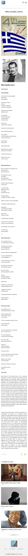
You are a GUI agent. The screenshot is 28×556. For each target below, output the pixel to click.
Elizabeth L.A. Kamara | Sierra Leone (11, 529)
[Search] (23, 2)
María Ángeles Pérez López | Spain (10, 483)
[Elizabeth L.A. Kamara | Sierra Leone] (14, 519)
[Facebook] (21, 454)
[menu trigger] (26, 2)
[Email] (25, 454)
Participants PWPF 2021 (8, 503)
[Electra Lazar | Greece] (14, 496)
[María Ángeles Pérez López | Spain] (14, 472)
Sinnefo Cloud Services (18, 554)
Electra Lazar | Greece (7, 506)
